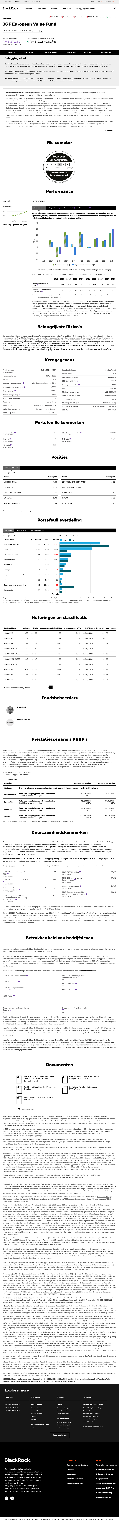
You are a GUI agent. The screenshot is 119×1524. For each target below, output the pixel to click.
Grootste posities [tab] (11, 467)
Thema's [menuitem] (54, 9)
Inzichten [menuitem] (67, 9)
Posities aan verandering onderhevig (17, 511)
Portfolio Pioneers (89, 1411)
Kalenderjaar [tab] (39, 208)
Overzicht (11, 52)
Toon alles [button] (56, 594)
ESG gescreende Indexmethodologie (77, 1199)
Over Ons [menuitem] (28, 9)
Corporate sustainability (12, 1410)
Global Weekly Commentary (92, 1408)
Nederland (109, 2)
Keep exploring (59, 1435)
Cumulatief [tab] (68, 208)
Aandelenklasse (10, 628)
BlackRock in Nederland (12, 1404)
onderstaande (10, 866)
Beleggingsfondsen (37, 1413)
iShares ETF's (35, 1411)
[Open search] (115, 9)
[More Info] (59, 208)
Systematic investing (63, 1413)
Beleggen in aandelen (64, 1422)
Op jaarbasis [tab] (53, 208)
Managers (71, 52)
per (4, 780)
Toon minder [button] (107, 131)
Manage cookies (103, 1497)
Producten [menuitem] (41, 9)
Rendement (29, 52)
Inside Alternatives (89, 1422)
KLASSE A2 (8, 633)
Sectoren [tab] (8, 530)
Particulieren (95, 2)
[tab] (16, 214)
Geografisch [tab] (21, 530)
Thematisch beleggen (64, 1411)
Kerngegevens (51, 52)
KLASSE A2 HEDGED (12, 649)
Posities (87, 52)
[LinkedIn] (6, 1498)
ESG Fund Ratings (104, 1197)
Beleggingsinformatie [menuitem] (85, 9)
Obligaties (34, 1419)
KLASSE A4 (8, 669)
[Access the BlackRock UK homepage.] (18, 1461)
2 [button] (54, 687)
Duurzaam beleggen (63, 1408)
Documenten (105, 52)
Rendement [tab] (38, 201)
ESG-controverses (99, 1199)
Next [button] (56, 687)
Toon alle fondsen (36, 1408)
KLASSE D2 (8, 680)
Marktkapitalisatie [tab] (37, 530)
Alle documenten (25, 1109)
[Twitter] (12, 1498)
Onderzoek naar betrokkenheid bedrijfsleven (47, 1199)
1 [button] (50, 687)
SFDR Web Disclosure (96, 17)
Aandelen (34, 1416)
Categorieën (9, 539)
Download (112, 17)
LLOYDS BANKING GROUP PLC (74, 482)
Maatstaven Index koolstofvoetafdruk (16, 1199)
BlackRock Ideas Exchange (91, 1413)
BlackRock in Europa (11, 1407)
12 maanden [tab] (84, 208)
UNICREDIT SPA (10, 482)
